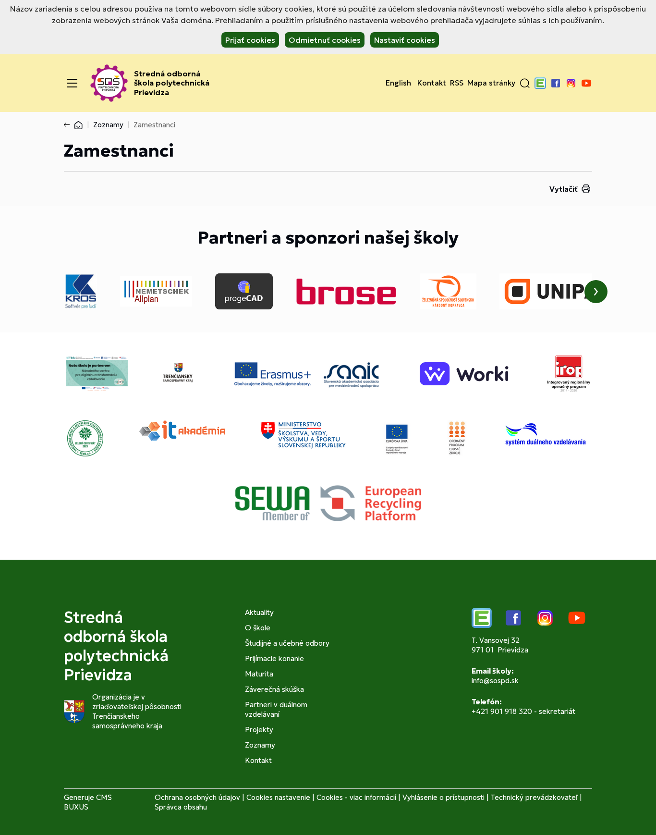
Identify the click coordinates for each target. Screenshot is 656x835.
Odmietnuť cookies (325, 40)
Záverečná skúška (274, 689)
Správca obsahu (181, 806)
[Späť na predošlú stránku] (68, 125)
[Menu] (72, 83)
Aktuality (259, 612)
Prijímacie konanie (274, 658)
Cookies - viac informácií (356, 797)
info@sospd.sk (495, 680)
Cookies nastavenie (278, 797)
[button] (525, 83)
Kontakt (431, 83)
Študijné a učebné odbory (287, 643)
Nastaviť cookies (404, 40)
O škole (257, 627)
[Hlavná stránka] (78, 124)
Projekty (259, 729)
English (398, 83)
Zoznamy (108, 124)
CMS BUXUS (88, 802)
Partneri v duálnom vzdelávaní (276, 709)
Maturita (259, 673)
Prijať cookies (250, 40)
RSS (456, 83)
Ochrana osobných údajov (197, 797)
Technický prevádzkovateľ (534, 797)
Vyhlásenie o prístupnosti (443, 797)
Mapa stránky (491, 83)
